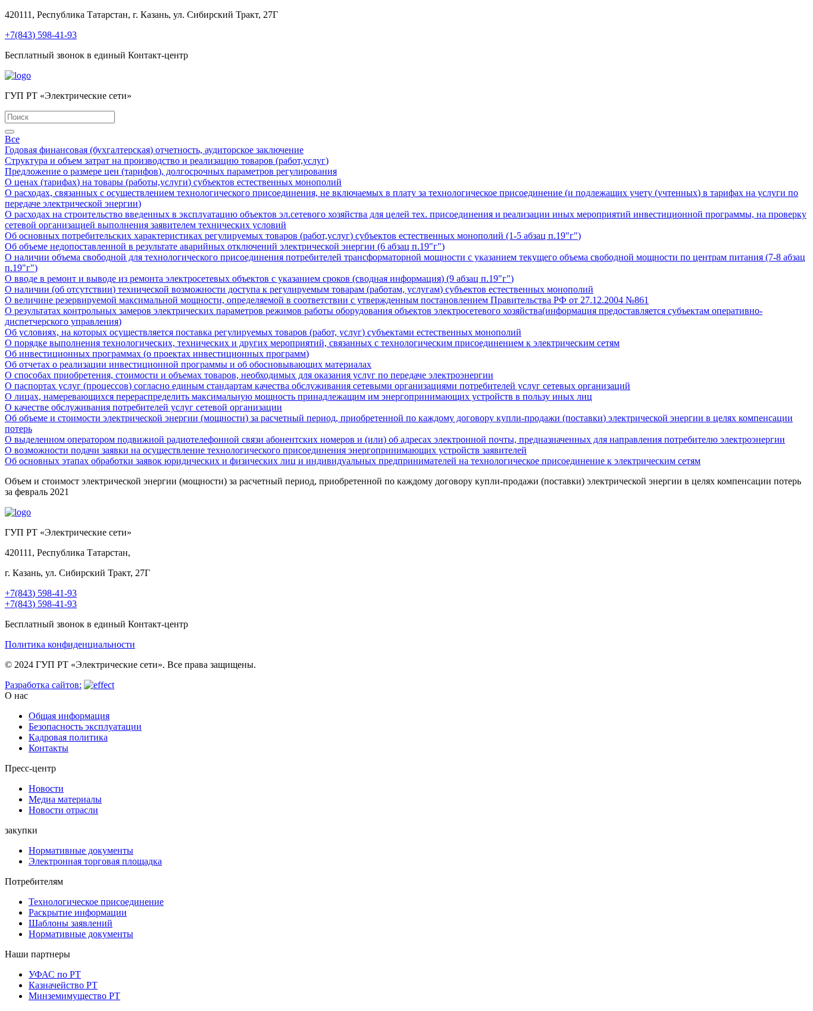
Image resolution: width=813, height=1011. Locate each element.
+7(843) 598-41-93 (41, 35)
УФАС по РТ (55, 974)
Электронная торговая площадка (95, 861)
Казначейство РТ (63, 985)
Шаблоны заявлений (70, 923)
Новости (46, 788)
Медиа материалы (65, 799)
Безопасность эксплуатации (85, 726)
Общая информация (69, 716)
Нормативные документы (81, 850)
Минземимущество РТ (74, 996)
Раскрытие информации (78, 912)
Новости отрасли (63, 810)
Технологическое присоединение (96, 902)
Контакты (48, 748)
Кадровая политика (68, 737)
